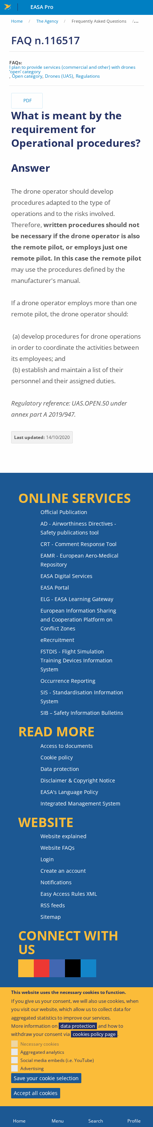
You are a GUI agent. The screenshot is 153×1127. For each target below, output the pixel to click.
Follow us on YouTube (41, 968)
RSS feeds (52, 905)
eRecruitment (57, 639)
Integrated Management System (80, 803)
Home (17, 21)
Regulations (88, 76)
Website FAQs (57, 847)
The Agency (47, 21)
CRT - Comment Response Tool (78, 544)
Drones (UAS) (59, 76)
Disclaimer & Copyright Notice (77, 780)
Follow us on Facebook (57, 968)
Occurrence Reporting (67, 680)
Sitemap (50, 916)
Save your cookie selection (46, 1078)
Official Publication (63, 512)
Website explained (63, 836)
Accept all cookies (36, 1093)
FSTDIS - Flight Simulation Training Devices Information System (76, 660)
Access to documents (66, 745)
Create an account (63, 870)
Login (47, 859)
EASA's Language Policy (69, 791)
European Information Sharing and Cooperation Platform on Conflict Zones (78, 619)
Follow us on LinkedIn (88, 968)
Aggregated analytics (42, 1052)
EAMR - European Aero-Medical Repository (79, 560)
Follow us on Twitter (73, 968)
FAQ (144, 21)
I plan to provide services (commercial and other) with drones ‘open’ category (72, 69)
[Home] (19, 1116)
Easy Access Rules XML (68, 893)
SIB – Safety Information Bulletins (81, 712)
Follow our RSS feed (26, 968)
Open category (27, 76)
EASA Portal (54, 587)
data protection (78, 1026)
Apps (146, 8)
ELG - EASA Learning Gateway (76, 599)
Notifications (56, 882)
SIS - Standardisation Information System (81, 697)
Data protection (59, 768)
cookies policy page (94, 1034)
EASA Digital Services (66, 575)
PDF (27, 100)
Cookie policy (56, 757)
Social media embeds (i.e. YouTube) (57, 1060)
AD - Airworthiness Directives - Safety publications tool (78, 528)
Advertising (32, 1068)
